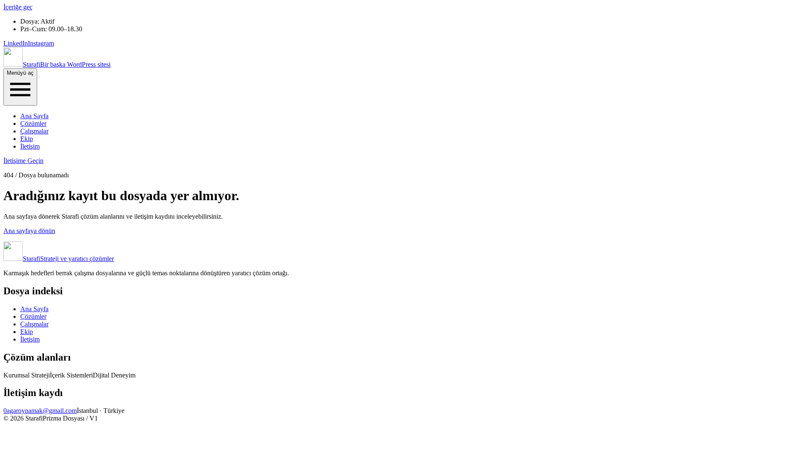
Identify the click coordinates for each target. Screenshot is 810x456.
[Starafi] (13, 64)
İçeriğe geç (17, 7)
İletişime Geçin (23, 160)
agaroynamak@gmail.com (42, 410)
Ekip (26, 138)
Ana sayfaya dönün (29, 230)
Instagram (41, 43)
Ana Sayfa (34, 115)
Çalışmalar (34, 131)
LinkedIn (15, 43)
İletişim (30, 146)
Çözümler (33, 123)
